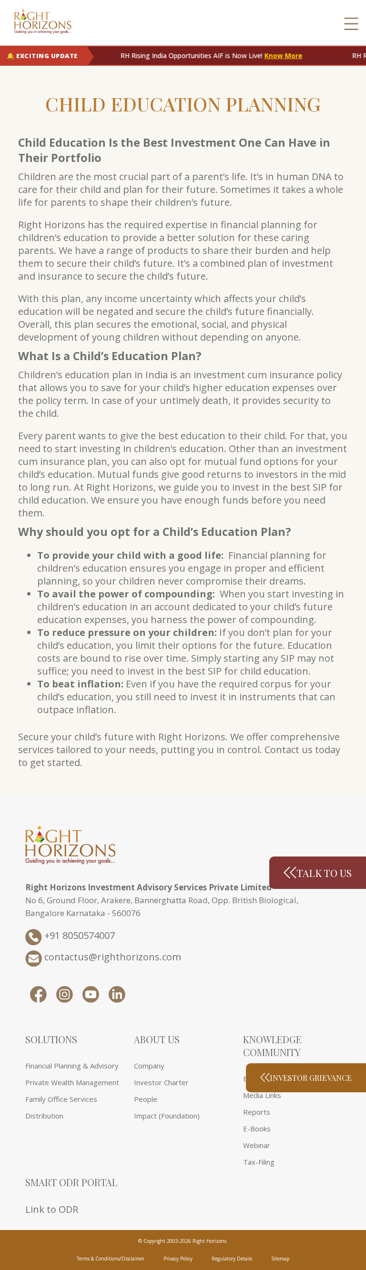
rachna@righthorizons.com (208, 705)
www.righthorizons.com (90, 596)
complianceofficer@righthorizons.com (86, 705)
